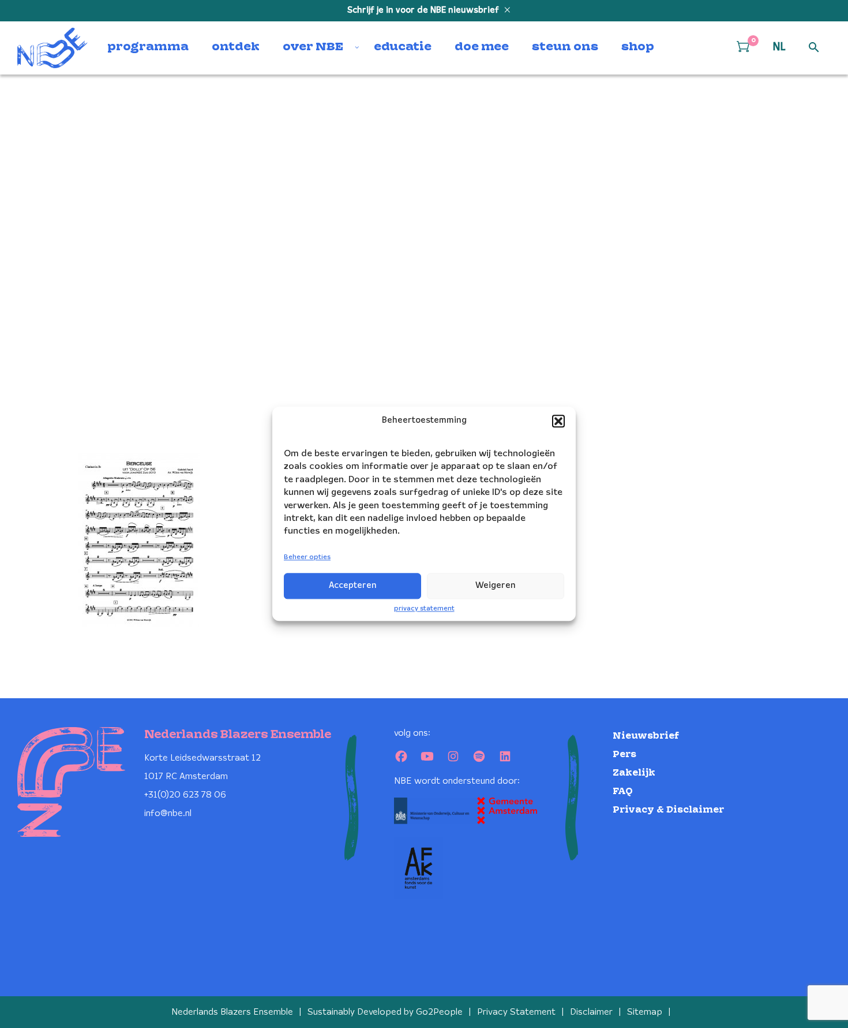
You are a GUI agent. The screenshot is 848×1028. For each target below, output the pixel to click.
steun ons (565, 47)
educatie (402, 47)
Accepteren (353, 586)
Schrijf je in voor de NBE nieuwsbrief (424, 10)
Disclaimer (591, 1012)
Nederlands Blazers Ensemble (232, 1012)
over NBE (313, 47)
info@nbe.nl (168, 813)
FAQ (623, 791)
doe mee (482, 47)
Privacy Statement (516, 1012)
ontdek (236, 47)
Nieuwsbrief (646, 736)
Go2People (439, 1012)
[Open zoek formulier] (814, 48)
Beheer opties (307, 557)
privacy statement (424, 608)
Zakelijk (634, 773)
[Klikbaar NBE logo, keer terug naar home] (52, 48)
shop (637, 47)
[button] (558, 421)
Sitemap (644, 1012)
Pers (624, 754)
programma (148, 47)
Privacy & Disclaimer (668, 810)
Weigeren (495, 586)
